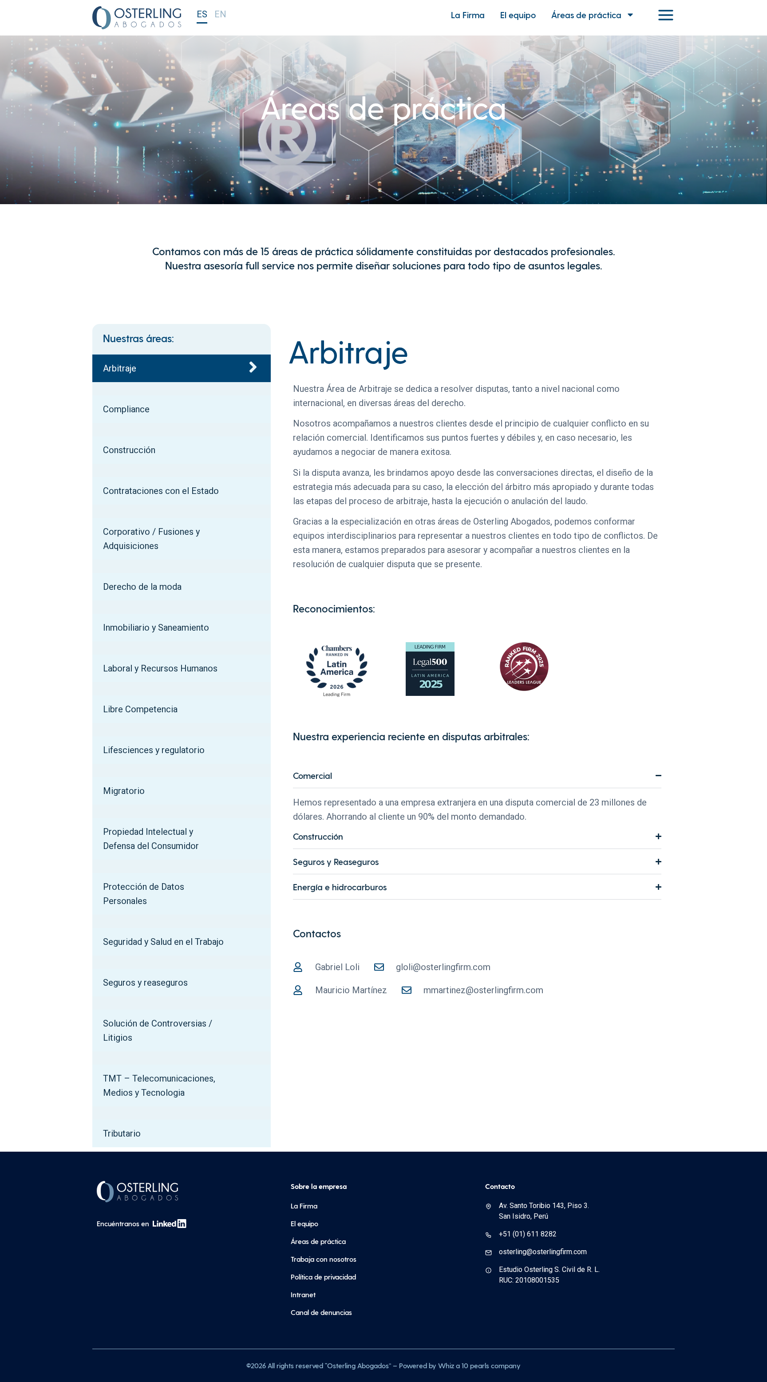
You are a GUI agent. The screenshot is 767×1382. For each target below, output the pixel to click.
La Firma (468, 14)
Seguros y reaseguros (145, 982)
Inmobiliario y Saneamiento (156, 627)
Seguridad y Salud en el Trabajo (163, 941)
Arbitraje (119, 368)
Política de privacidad (323, 1276)
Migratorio (124, 791)
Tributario (122, 1133)
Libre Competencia (140, 709)
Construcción (129, 450)
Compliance (126, 409)
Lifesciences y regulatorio (154, 750)
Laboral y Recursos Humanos (160, 668)
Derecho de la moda (142, 586)
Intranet (303, 1294)
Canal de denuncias (321, 1312)
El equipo (518, 14)
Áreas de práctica (586, 14)
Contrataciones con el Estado (161, 491)
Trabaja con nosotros (323, 1259)
